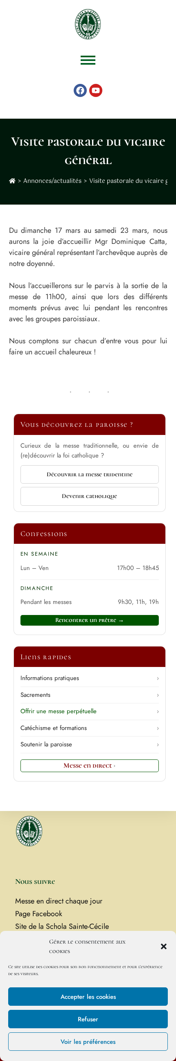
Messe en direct (89, 765)
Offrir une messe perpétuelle (89, 711)
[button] (164, 946)
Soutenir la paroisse (89, 744)
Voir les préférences (88, 1041)
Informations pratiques (89, 678)
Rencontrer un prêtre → (89, 620)
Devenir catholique (89, 496)
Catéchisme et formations (89, 727)
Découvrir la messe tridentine (90, 474)
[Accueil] (12, 181)
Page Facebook (38, 913)
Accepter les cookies (88, 996)
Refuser (88, 1019)
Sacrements (89, 694)
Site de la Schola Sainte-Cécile (62, 926)
